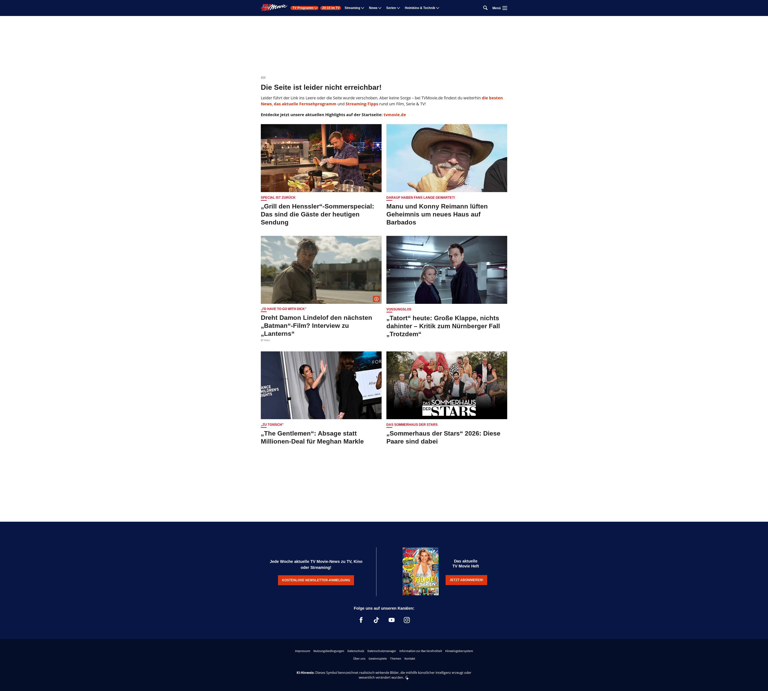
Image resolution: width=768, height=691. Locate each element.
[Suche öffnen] (485, 8)
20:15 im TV (331, 8)
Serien (391, 8)
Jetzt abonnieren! (466, 580)
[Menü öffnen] (504, 8)
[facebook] (361, 620)
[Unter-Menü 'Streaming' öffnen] (362, 8)
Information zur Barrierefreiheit (420, 651)
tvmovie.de (395, 114)
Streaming (352, 8)
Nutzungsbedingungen (328, 651)
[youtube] (392, 620)
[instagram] (407, 620)
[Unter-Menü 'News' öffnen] (379, 8)
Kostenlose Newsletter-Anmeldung (316, 580)
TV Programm (302, 8)
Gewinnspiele (378, 658)
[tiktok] (376, 620)
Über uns (359, 658)
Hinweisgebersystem (459, 651)
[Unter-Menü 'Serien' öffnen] (398, 8)
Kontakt (409, 658)
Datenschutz (355, 651)
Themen (395, 658)
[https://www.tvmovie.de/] (274, 7)
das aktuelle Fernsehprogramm (304, 104)
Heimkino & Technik (420, 8)
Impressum (302, 651)
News (373, 8)
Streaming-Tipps (362, 104)
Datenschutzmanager (381, 651)
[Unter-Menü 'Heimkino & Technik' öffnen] (437, 8)
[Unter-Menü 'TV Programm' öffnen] (315, 8)
